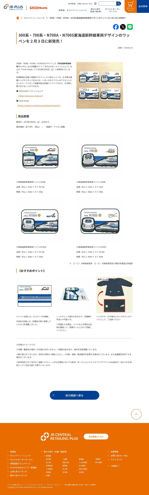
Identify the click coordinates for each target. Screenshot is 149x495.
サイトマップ (116, 459)
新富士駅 (66, 462)
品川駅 (48, 462)
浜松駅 (65, 472)
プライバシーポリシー (54, 485)
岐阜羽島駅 (83, 469)
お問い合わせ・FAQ (84, 3)
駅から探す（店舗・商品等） (56, 451)
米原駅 (81, 472)
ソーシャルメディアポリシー (35, 485)
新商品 (62, 10)
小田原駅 (49, 469)
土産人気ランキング (18, 471)
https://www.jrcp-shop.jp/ (30, 95)
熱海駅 (48, 472)
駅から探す (96, 10)
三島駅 (65, 459)
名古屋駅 (82, 465)
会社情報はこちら (96, 436)
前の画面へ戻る (74, 395)
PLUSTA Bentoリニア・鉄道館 (23, 467)
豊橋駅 (81, 459)
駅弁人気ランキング (18, 475)
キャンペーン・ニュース (77, 10)
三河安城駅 (83, 462)
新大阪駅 (98, 462)
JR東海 (114, 465)
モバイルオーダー (113, 10)
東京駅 (48, 459)
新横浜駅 (49, 465)
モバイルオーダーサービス (21, 459)
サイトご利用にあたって (15, 485)
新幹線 (48, 456)
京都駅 (97, 459)
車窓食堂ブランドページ (20, 463)
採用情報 (72, 3)
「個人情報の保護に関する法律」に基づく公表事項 (79, 485)
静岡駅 (65, 465)
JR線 (48, 475)
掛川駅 (65, 469)
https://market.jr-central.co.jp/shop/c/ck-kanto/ (38, 105)
